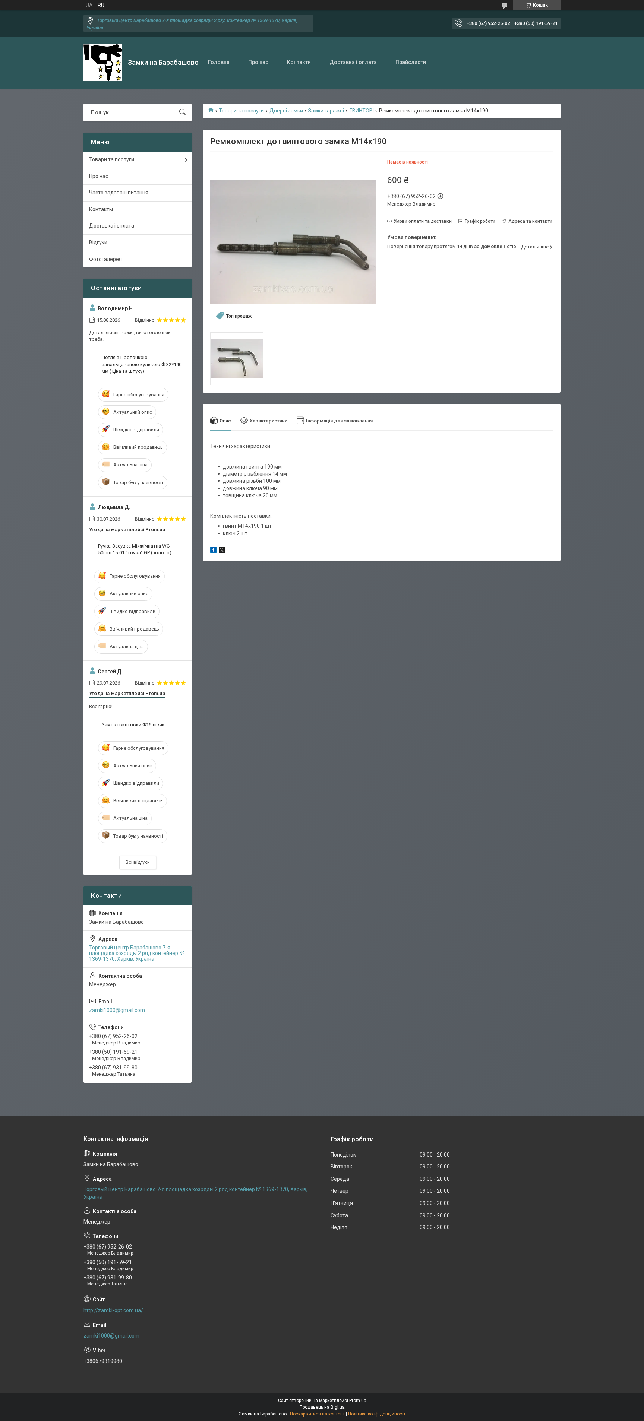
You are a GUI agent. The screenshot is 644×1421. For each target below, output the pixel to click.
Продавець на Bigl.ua (322, 1407)
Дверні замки (286, 111)
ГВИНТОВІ (362, 111)
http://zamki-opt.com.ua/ (113, 1310)
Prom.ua (357, 1400)
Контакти (299, 62)
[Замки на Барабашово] (102, 62)
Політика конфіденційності (376, 1414)
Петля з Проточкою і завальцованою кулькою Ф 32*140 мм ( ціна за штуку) (141, 364)
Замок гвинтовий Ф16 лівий (133, 724)
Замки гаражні (326, 111)
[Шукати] (183, 112)
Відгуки (98, 242)
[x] (222, 551)
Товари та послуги (241, 111)
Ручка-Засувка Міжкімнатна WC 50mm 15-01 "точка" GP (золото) (134, 549)
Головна (219, 62)
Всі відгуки (138, 862)
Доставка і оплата (353, 62)
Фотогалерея (105, 259)
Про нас (258, 62)
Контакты (101, 209)
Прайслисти (410, 62)
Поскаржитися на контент (317, 1414)
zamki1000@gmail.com (117, 1010)
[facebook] (213, 551)
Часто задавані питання (118, 193)
